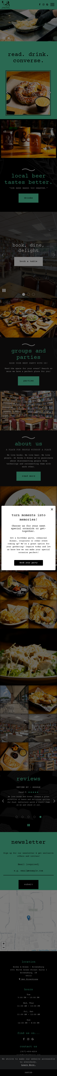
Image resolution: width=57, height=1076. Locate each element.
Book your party (29, 563)
